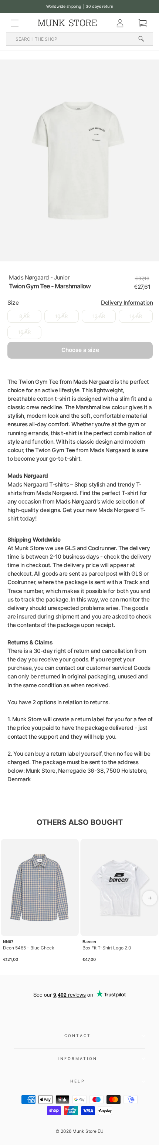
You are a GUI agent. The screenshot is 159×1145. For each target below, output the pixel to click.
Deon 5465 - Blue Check (28, 948)
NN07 (8, 941)
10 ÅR (61, 316)
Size (80, 302)
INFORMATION (77, 1058)
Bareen (89, 941)
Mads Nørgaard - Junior (39, 277)
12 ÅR (98, 316)
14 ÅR (135, 316)
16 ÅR (24, 332)
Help (77, 1081)
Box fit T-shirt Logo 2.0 (106, 948)
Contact (77, 1035)
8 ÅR (24, 316)
